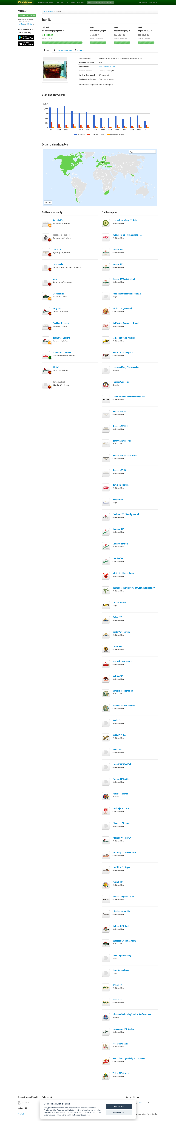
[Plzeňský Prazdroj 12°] (46, 311)
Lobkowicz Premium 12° (123, 661)
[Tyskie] (46, 355)
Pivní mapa (59, 2)
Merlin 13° (117, 720)
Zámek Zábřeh (59, 381)
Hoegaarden (118, 499)
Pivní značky (70, 2)
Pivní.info (21, 1114)
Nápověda (80, 2)
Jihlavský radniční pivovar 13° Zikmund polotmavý (134, 587)
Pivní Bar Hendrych (61, 323)
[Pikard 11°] (46, 384)
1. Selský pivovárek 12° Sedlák (126, 220)
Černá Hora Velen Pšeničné (124, 337)
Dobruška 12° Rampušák (123, 352)
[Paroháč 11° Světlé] (46, 267)
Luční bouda (58, 264)
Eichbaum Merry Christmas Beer (126, 367)
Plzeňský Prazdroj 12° (122, 837)
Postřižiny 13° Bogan (121, 867)
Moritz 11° (117, 749)
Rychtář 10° (117, 984)
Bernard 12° (118, 264)
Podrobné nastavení (82, 1115)
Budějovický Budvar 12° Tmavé (126, 323)
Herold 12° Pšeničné (121, 484)
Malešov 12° (118, 676)
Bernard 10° (118, 249)
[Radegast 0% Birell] (46, 296)
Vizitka (58, 11)
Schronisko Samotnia (62, 352)
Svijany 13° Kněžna (120, 1043)
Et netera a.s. (23, 1103)
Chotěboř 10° (118, 529)
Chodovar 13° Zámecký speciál (126, 514)
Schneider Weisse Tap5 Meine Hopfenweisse (132, 1014)
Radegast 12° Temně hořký (124, 940)
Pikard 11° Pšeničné (121, 823)
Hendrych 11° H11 (120, 411)
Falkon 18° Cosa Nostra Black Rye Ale (129, 396)
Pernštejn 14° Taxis (121, 808)
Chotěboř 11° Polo (120, 543)
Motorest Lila (58, 293)
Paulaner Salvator (120, 793)
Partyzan (56, 308)
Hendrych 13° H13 (120, 426)
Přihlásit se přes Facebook (27, 15)
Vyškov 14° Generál (121, 1073)
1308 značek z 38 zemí (107, 66)
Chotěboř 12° (118, 558)
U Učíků (56, 367)
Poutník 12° (118, 881)
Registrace (153, 2)
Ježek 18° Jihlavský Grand (123, 573)
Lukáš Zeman (142, 1103)
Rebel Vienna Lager (121, 970)
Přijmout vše (119, 1106)
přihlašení (30, 24)
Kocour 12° (117, 646)
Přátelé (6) (80, 50)
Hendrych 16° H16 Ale (122, 440)
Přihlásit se (143, 2)
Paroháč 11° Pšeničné (122, 764)
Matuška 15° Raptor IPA (123, 690)
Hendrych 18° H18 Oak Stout (125, 455)
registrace (21, 24)
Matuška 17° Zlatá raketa (124, 705)
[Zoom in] (46, 202)
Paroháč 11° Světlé (121, 779)
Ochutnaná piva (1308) (63, 50)
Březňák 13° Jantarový (122, 308)
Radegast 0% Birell (121, 926)
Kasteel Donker (119, 602)
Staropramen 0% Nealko (123, 1029)
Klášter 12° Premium (121, 631)
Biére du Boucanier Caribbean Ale (127, 293)
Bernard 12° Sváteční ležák (124, 279)
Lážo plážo (57, 249)
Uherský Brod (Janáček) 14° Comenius (129, 1058)
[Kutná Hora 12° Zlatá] (46, 237)
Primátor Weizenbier (121, 911)
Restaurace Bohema (61, 337)
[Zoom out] (50, 202)
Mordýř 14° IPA (119, 734)
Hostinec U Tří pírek (61, 234)
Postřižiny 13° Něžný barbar (124, 852)
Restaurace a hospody (45, 2)
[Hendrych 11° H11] (46, 223)
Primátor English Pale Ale (123, 896)
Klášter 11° (117, 617)
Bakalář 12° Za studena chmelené (127, 234)
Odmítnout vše (118, 1112)
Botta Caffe (58, 220)
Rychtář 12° (117, 999)
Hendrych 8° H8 (119, 470)
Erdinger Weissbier (121, 381)
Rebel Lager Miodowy (122, 955)
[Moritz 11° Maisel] (46, 282)
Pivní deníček (23, 1)
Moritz (55, 279)
